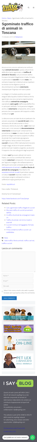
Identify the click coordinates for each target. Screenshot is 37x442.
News (9, 18)
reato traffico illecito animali (13, 240)
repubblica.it (10, 184)
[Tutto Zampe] (12, 7)
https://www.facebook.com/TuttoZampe (15, 198)
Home (4, 18)
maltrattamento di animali (11, 167)
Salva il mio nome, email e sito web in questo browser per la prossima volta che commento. (19, 291)
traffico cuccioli (7, 243)
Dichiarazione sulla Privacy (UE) (14, 428)
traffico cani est (29, 240)
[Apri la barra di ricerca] (28, 7)
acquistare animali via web (11, 172)
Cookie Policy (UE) (10, 431)
